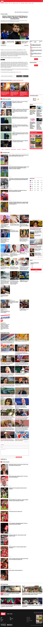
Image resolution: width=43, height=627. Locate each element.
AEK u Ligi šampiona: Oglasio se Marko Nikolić (35, 47)
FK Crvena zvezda (7, 149)
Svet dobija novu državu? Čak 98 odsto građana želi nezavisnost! (35, 45)
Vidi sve (36, 65)
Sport (17, 3)
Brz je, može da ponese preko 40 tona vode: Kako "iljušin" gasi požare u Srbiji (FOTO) (33, 112)
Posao (28, 621)
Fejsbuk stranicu (18, 72)
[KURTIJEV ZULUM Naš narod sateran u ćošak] (4, 42)
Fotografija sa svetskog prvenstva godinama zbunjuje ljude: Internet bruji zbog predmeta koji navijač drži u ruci (18, 179)
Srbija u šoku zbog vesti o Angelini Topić (36, 56)
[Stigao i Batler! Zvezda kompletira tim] (4, 575)
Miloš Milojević (24, 149)
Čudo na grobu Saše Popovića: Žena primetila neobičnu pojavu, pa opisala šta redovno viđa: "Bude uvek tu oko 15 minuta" (39, 126)
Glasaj (36, 269)
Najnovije (2, 3)
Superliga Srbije (13, 149)
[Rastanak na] (4, 540)
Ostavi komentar (18, 457)
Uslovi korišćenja (29, 620)
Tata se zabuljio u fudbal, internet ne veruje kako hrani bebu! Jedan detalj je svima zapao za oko (18, 155)
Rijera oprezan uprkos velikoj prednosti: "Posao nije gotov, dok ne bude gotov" (18, 477)
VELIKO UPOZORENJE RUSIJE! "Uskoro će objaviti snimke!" (25, 42)
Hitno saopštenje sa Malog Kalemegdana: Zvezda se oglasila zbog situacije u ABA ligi (18, 524)
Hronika (14, 3)
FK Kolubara (19, 149)
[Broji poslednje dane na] (4, 504)
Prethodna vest (3, 45)
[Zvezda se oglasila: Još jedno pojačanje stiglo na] (4, 551)
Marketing (28, 617)
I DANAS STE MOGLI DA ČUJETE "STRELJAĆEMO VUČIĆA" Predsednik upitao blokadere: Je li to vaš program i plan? (20, 134)
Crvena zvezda (4, 14)
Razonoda (22, 3)
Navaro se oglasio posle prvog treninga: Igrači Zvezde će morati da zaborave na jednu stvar (18, 559)
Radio (32, 3)
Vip (19, 3)
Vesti (9, 3)
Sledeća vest (26, 45)
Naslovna (6, 3)
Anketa (31, 260)
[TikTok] (38, 612)
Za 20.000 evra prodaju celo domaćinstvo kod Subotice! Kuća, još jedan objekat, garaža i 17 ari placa (32, 594)
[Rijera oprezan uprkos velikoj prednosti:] (4, 481)
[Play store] (19, 76)
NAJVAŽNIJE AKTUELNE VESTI (17, 80)
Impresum (28, 619)
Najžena (26, 3)
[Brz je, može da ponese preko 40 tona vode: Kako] (33, 107)
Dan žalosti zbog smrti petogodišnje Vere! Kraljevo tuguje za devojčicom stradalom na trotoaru (36, 51)
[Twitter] (41, 612)
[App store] (25, 76)
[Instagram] (36, 612)
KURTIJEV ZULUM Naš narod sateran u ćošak (10, 42)
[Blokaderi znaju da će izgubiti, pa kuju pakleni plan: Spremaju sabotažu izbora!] (36, 141)
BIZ (11, 3)
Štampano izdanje (33, 132)
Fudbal (2, 149)
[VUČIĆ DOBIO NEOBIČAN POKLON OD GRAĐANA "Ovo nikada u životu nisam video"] (6, 143)
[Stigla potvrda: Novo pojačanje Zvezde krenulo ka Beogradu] (4, 493)
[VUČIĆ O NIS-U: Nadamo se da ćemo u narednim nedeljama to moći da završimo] (6, 104)
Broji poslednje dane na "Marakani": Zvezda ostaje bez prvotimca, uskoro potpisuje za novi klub (18, 500)
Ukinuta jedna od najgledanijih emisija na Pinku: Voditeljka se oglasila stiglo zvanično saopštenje (32, 125)
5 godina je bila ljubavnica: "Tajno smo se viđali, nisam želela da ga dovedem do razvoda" (36, 54)
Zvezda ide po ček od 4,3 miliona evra (15, 511)
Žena (10, 619)
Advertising (28, 618)
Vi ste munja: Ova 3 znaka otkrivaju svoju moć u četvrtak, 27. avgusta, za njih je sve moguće (11, 606)
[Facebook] (34, 612)
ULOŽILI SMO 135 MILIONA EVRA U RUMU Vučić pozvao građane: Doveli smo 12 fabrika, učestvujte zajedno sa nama (20, 126)
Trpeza (29, 3)
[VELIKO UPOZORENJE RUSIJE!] (18, 42)
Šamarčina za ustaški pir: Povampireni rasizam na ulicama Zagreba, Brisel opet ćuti (18, 191)
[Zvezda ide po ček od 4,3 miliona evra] (4, 516)
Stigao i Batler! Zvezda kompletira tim (15, 570)
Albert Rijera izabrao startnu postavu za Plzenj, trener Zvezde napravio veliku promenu (18, 465)
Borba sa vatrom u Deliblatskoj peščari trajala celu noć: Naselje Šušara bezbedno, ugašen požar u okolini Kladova (39, 113)
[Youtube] (40, 612)
